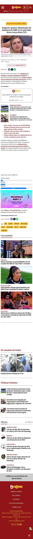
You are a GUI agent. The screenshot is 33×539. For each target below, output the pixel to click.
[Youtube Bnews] (20, 524)
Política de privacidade (16, 503)
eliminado (16, 223)
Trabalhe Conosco (16, 491)
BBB (6, 223)
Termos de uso (16, 507)
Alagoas (21, 11)
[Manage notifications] (29, 535)
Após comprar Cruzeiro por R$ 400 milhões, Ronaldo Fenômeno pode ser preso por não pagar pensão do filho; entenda (17, 127)
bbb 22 (16, 227)
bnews (3, 227)
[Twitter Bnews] (15, 524)
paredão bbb (10, 227)
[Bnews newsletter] (16, 65)
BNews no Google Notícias (13, 210)
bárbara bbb (23, 227)
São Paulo (26, 11)
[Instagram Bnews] (18, 524)
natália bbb (4, 230)
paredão (10, 223)
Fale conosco (16, 495)
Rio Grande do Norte (13, 11)
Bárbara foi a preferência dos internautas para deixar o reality (15, 146)
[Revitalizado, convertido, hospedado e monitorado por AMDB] (30, 528)
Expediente (16, 499)
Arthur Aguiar (24, 223)
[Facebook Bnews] (12, 524)
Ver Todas (28, 422)
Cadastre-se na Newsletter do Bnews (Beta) (16, 477)
